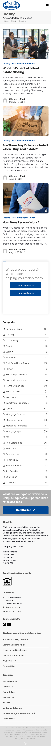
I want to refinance (25, 293)
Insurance (11, 397)
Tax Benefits (12, 471)
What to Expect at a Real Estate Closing (21, 70)
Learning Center (10, 681)
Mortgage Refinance (16, 425)
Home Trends (13, 391)
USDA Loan (11, 476)
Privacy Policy (9, 660)
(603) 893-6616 (13, 607)
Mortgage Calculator (17, 414)
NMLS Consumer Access (14, 655)
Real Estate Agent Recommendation (20, 713)
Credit (9, 346)
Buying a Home (14, 328)
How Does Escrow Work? (21, 222)
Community (12, 340)
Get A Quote (8, 697)
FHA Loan (11, 357)
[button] (47, 5)
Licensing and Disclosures (15, 650)
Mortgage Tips (13, 431)
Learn (9, 408)
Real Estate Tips (14, 442)
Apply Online (9, 692)
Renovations (12, 454)
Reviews (6, 702)
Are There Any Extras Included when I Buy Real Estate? (25, 147)
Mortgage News (14, 420)
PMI (7, 437)
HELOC (9, 368)
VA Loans (11, 482)
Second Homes (14, 465)
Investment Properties (17, 402)
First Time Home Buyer (23, 63)
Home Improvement (16, 374)
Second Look (9, 718)
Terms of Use (9, 666)
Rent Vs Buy (12, 459)
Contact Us (8, 686)
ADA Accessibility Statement (16, 639)
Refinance (11, 448)
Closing (6, 63)
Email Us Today (13, 611)
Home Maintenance (16, 380)
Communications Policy (14, 644)
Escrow (9, 351)
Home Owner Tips (15, 385)
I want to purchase (25, 285)
